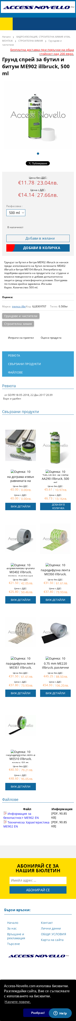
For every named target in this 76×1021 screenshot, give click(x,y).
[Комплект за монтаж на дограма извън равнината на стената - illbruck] (20, 445)
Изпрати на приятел (21, 337)
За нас (12, 928)
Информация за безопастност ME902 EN (21, 816)
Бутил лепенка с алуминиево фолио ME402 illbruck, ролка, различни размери (21, 572)
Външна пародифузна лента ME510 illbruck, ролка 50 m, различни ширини (20, 759)
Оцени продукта (51, 337)
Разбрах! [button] (38, 1012)
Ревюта (14, 355)
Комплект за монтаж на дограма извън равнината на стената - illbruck (20, 478)
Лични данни (51, 928)
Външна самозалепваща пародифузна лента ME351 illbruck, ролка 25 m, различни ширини (20, 665)
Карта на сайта (52, 940)
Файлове (15, 372)
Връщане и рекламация (16, 936)
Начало (6, 36)
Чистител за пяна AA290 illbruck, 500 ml (55, 478)
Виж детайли (20, 506)
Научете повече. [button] (18, 1002)
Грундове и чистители (20, 316)
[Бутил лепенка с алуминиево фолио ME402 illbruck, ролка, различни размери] (20, 538)
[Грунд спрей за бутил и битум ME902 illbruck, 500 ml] (38, 115)
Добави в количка (58, 506)
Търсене (13, 944)
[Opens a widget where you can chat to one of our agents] (60, 1013)
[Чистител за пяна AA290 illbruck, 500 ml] (55, 445)
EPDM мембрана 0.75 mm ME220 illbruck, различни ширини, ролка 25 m (55, 665)
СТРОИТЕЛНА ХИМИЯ (30, 40)
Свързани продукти (24, 364)
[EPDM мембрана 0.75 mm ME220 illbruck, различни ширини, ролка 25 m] (55, 632)
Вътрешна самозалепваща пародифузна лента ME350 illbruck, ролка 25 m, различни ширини (55, 572)
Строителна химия (18, 324)
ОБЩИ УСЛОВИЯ (53, 934)
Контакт (47, 923)
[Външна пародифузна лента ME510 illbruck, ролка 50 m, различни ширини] (20, 725)
